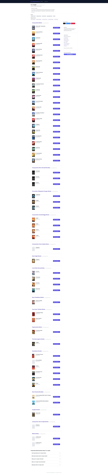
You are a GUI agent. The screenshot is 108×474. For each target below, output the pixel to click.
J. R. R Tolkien (66, 41)
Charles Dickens (66, 40)
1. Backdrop (37, 247)
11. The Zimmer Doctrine (39, 83)
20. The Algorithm (38, 135)
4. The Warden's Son (38, 371)
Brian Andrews (33, 19)
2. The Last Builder (38, 360)
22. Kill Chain (37, 147)
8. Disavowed (37, 66)
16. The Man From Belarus (39, 112)
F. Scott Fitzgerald (66, 43)
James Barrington (50, 19)
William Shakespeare (67, 36)
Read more (33, 12)
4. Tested (36, 235)
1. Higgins (37, 342)
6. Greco (36, 383)
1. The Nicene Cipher (38, 330)
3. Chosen (37, 182)
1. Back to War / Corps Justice (40, 26)
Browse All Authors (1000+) (68, 48)
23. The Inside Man (38, 153)
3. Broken (37, 229)
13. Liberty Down (38, 95)
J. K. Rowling (66, 37)
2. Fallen (36, 223)
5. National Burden (38, 49)
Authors (41, 1)
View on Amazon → (56, 27)
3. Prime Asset (37, 37)
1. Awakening (37, 194)
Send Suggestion (70, 54)
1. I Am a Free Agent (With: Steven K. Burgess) (43, 395)
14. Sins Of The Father (39, 101)
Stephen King (66, 38)
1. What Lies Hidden (38, 300)
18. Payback (37, 124)
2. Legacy (37, 200)
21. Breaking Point (38, 141)
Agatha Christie (66, 44)
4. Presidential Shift (38, 43)
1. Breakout (37, 259)
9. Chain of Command (39, 72)
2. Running (37, 176)
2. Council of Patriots (38, 31)
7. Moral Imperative (38, 60)
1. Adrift (36, 218)
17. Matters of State (38, 118)
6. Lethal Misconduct (38, 55)
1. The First (37, 271)
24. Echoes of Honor (38, 159)
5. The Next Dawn (38, 377)
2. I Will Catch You (38, 442)
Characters (46, 1)
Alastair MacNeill (38, 19)
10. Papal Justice (38, 78)
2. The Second (37, 277)
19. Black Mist (37, 130)
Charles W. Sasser (44, 19)
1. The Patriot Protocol (39, 354)
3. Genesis (37, 206)
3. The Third (37, 282)
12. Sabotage (37, 89)
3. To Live (37, 365)
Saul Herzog (56, 19)
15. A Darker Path (38, 107)
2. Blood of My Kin (38, 318)
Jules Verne (65, 42)
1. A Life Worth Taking (39, 312)
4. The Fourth (37, 288)
